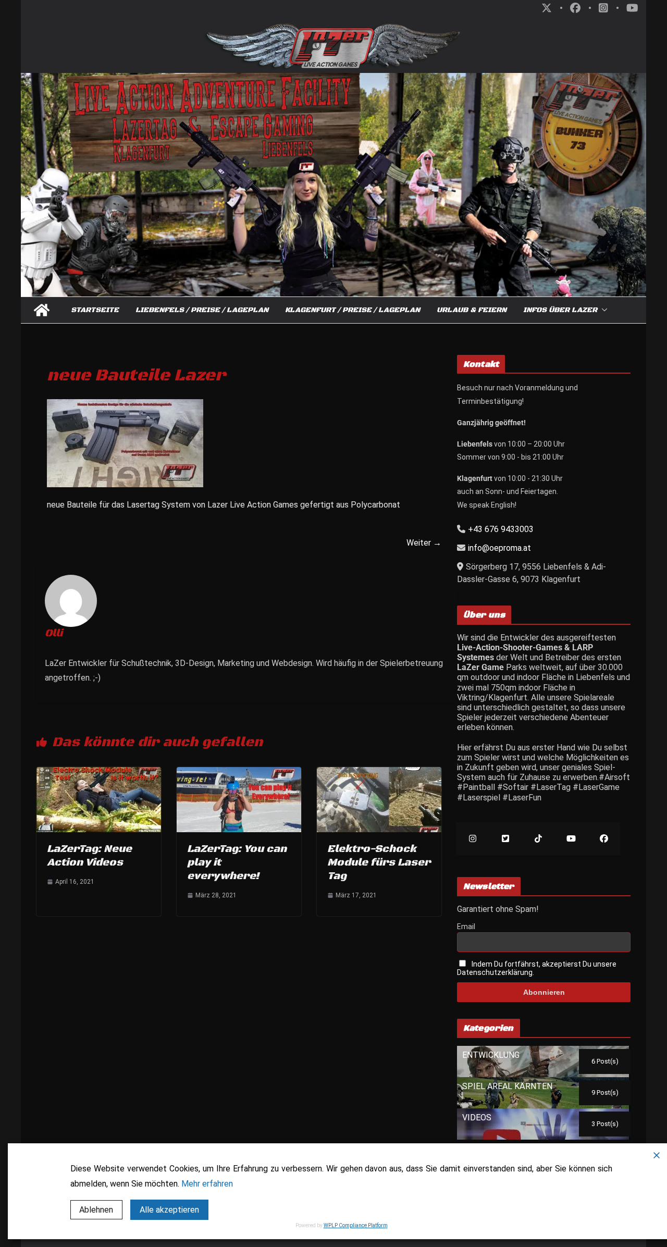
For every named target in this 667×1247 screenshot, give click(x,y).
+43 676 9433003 (501, 529)
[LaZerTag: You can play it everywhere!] (239, 772)
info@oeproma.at (499, 548)
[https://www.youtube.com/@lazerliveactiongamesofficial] (570, 838)
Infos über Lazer (560, 310)
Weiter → (423, 543)
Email (466, 926)
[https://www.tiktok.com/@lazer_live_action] (538, 838)
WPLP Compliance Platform (356, 1225)
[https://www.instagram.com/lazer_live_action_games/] (472, 838)
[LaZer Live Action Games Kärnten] (41, 310)
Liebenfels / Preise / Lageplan (201, 310)
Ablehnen (96, 1210)
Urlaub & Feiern (472, 310)
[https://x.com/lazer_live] (505, 838)
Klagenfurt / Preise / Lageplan (352, 310)
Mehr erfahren (207, 1184)
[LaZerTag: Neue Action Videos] (98, 772)
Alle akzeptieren (169, 1210)
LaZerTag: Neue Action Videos (89, 856)
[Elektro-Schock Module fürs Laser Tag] (379, 772)
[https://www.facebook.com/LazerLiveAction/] (603, 838)
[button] (602, 310)
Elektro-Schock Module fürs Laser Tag (378, 863)
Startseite (95, 310)
